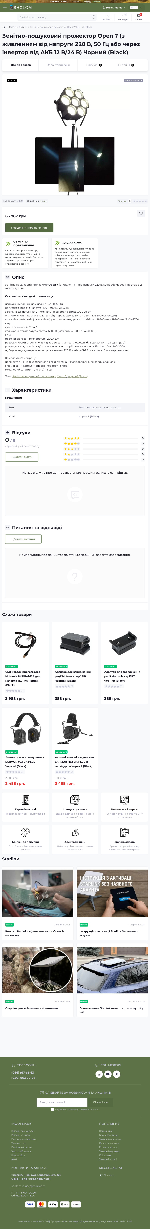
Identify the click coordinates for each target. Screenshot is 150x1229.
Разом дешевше (108, 1147)
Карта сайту (18, 1155)
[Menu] (5, 7)
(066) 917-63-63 (22, 1072)
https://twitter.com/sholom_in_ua (116, 1074)
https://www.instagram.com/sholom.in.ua (99, 1074)
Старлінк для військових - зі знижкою (31, 1008)
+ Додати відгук (21, 457)
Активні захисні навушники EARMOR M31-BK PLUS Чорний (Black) (24, 762)
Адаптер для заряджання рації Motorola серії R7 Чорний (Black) (122, 676)
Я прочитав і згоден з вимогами (77, 1110)
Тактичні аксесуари (110, 1139)
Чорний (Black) (78, 376)
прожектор (48, 376)
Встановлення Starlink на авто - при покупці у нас (111, 1010)
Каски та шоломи (109, 1143)
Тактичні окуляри (109, 1151)
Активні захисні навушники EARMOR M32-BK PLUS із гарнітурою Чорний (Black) (74, 762)
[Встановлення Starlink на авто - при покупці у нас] (112, 970)
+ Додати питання (23, 539)
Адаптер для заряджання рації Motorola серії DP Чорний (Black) (73, 676)
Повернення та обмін (23, 1139)
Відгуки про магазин (23, 1131)
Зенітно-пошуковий (25, 376)
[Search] (94, 17)
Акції (14, 1159)
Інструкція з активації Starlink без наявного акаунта (110, 933)
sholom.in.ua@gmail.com (28, 1186)
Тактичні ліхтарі (18, 27)
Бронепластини (108, 1135)
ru (141, 7)
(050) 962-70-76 (23, 1078)
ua (135, 7)
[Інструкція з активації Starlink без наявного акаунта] (112, 893)
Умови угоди (73, 1110)
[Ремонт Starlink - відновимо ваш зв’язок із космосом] (37, 893)
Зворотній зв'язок (21, 1151)
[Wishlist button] (141, 213)
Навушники (105, 1131)
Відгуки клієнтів (20, 1135)
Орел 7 (61, 376)
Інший (43, 201)
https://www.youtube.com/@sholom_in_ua (108, 1074)
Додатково (72, 242)
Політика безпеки (21, 1147)
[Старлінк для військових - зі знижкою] (37, 970)
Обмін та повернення (23, 243)
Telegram (109, 1175)
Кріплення (105, 1155)
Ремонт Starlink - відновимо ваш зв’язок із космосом (34, 933)
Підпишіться (100, 1102)
